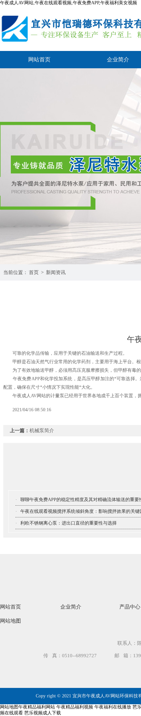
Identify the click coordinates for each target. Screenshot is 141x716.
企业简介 (70, 607)
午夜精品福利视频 (74, 707)
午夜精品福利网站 (36, 707)
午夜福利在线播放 (112, 707)
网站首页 (39, 60)
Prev (11, 166)
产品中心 (129, 607)
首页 (34, 272)
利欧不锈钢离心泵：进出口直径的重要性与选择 (68, 523)
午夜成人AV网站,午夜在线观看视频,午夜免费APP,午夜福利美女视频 (68, 2)
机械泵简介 (42, 430)
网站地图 (10, 621)
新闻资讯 (56, 272)
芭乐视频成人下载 (42, 712)
